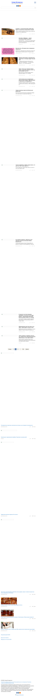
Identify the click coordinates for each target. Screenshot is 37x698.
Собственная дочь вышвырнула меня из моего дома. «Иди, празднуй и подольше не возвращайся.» (27, 80)
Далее (27, 349)
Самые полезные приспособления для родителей (24, 91)
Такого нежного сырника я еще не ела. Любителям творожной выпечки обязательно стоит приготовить (27, 336)
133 (23, 349)
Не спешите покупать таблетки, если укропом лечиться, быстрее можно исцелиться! (24, 240)
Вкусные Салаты (5, 637)
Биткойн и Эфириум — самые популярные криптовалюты (25, 39)
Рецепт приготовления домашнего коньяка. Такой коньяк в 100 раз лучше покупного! (17, 617)
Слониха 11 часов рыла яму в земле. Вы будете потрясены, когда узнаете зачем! (25, 29)
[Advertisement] (18, 18)
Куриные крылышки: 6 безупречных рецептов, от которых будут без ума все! (27, 58)
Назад (9, 349)
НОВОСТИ (20, 44)
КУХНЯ (2, 438)
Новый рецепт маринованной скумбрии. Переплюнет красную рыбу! (14, 437)
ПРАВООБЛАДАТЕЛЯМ (9, 683)
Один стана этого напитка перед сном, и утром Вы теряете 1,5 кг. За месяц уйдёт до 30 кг (27, 69)
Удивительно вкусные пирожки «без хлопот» (9, 514)
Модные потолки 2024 (6, 639)
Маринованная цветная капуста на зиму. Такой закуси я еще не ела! (26, 327)
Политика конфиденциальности (7, 682)
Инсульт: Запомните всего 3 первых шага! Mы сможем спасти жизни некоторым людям (18, 629)
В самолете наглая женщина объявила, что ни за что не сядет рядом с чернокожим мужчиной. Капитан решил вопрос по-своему (26, 316)
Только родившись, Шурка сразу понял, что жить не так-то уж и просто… (25, 165)
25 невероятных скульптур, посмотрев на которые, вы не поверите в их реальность (17, 425)
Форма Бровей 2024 (5, 634)
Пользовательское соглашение (20, 682)
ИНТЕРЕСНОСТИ (19, 33)
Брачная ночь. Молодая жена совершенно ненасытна (25, 49)
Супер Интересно (17, 2)
